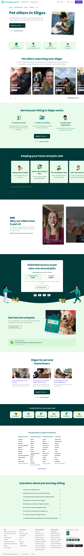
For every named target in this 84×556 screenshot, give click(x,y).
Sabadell (20, 453)
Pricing (5, 535)
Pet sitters (37, 531)
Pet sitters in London (39, 537)
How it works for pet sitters (9, 533)
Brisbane (45, 449)
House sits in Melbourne (56, 543)
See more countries (60, 463)
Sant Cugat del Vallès (23, 445)
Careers (21, 537)
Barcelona (20, 439)
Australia (57, 443)
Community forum (24, 533)
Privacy (33, 554)
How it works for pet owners (10, 531)
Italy (56, 457)
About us (21, 531)
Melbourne (45, 443)
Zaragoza (32, 463)
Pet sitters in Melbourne (40, 545)
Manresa (20, 447)
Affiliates (21, 543)
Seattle (44, 457)
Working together (23, 545)
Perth (44, 451)
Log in (72, 2)
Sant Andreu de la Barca (23, 455)
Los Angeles (45, 447)
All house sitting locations (56, 547)
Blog (20, 539)
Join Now (78, 2)
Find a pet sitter (25, 2)
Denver (44, 461)
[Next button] (15, 98)
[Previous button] (44, 247)
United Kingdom (58, 441)
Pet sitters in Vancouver (40, 547)
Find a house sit (34, 2)
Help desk (6, 539)
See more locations (23, 463)
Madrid (32, 439)
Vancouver (45, 455)
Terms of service (25, 554)
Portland (45, 459)
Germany (57, 447)
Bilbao (31, 461)
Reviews (5, 545)
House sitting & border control (10, 543)
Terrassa (20, 441)
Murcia (32, 457)
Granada (32, 451)
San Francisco (46, 453)
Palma (31, 445)
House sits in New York (55, 537)
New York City (46, 445)
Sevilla (31, 449)
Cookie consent (7, 547)
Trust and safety (7, 537)
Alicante (32, 447)
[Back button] (11, 98)
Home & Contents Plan (9, 541)
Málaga (32, 443)
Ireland (56, 459)
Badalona (20, 443)
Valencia (32, 441)
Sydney (44, 441)
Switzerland (57, 461)
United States (58, 439)
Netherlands (57, 455)
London (44, 439)
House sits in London (55, 535)
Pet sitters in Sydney (39, 543)
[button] (53, 225)
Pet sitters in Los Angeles (40, 541)
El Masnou (20, 449)
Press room (22, 541)
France (56, 451)
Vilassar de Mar (21, 457)
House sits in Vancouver (56, 545)
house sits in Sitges (18, 30)
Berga (19, 459)
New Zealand (58, 453)
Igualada (20, 451)
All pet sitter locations (40, 549)
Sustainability (22, 535)
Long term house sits (55, 533)
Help (68, 2)
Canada (56, 445)
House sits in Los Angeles (56, 539)
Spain (56, 449)
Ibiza (31, 459)
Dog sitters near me (39, 535)
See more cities (46, 463)
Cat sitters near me (39, 533)
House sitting (53, 531)
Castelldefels (21, 461)
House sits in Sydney (55, 541)
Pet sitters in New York (40, 539)
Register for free (16, 25)
